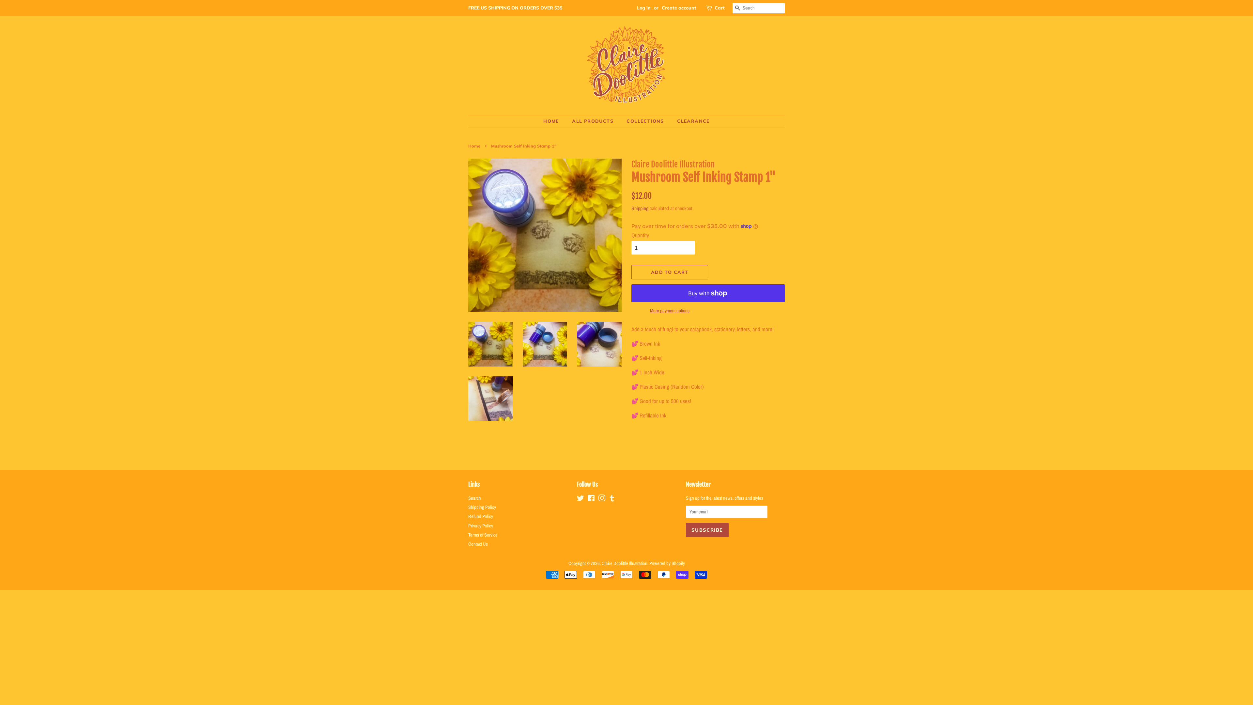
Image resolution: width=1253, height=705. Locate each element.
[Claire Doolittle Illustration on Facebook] (591, 499)
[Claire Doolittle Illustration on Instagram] (601, 499)
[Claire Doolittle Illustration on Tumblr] (612, 499)
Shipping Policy (482, 507)
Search (474, 498)
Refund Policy (480, 516)
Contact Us (478, 544)
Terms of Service (483, 535)
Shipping (639, 208)
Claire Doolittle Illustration (624, 563)
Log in (644, 8)
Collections (645, 121)
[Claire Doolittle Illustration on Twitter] (580, 499)
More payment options (669, 310)
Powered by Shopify (667, 563)
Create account (679, 8)
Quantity (640, 235)
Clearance (693, 121)
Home (551, 121)
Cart (720, 8)
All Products (592, 121)
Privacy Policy (480, 526)
